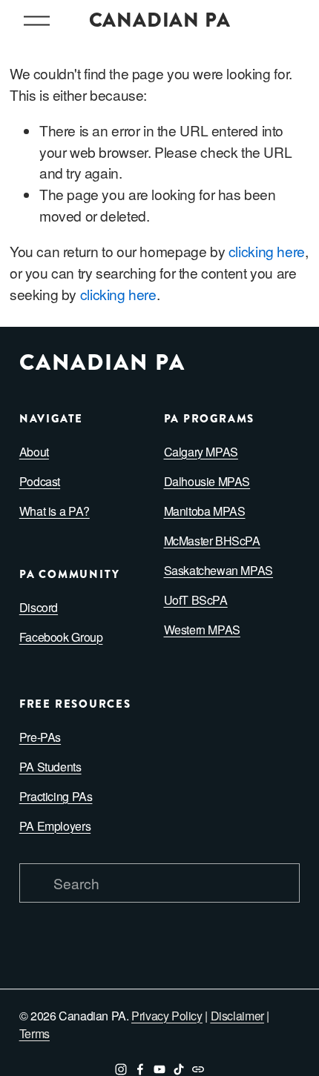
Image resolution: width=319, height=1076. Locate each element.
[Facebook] (140, 1069)
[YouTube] (159, 1069)
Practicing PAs (56, 796)
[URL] (198, 1069)
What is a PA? (54, 510)
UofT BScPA (196, 599)
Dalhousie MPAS (207, 481)
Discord (38, 607)
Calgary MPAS (201, 451)
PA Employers (55, 825)
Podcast (39, 481)
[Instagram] (121, 1069)
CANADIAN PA (160, 20)
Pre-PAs (40, 736)
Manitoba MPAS (205, 510)
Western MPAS (202, 629)
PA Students (50, 766)
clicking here (266, 251)
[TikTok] (179, 1069)
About (34, 451)
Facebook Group (61, 636)
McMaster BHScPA (212, 540)
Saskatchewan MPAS (218, 570)
